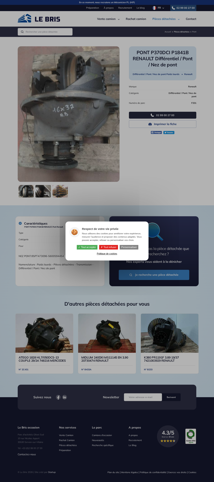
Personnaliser (129, 247)
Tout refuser (109, 247)
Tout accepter (88, 247)
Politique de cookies (107, 253)
